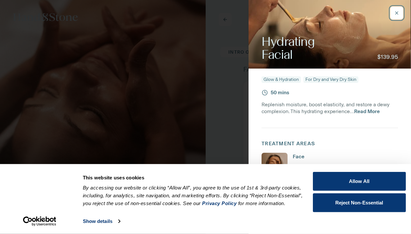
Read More (367, 111)
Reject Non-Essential (359, 202)
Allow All (359, 181)
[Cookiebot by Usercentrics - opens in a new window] (39, 221)
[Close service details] (396, 13)
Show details (97, 221)
